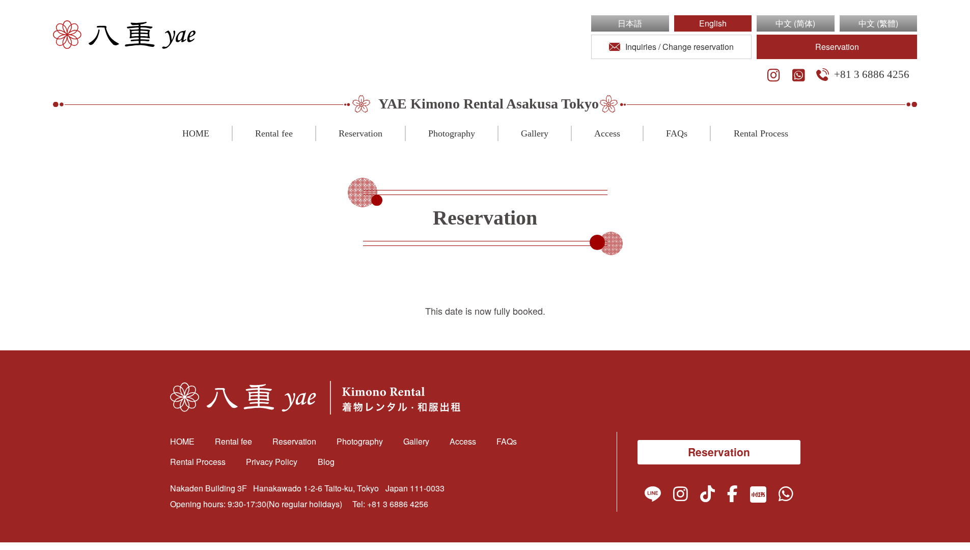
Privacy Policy (271, 462)
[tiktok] (707, 496)
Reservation (837, 46)
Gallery (534, 133)
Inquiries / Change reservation (679, 46)
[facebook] (732, 496)
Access (607, 133)
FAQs (676, 133)
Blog (326, 462)
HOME (195, 133)
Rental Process (761, 133)
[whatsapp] (798, 75)
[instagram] (773, 75)
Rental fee (274, 133)
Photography (451, 133)
